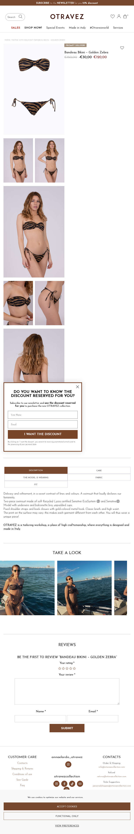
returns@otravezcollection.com (111, 776)
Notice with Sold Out (22, 40)
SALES (15, 27)
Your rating (67, 663)
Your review (67, 674)
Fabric (99, 478)
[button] (121, 46)
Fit (36, 485)
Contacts (22, 763)
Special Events (55, 27)
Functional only (67, 816)
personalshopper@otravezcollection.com (112, 786)
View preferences (67, 826)
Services (118, 27)
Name (41, 711)
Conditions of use (22, 774)
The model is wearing (36, 478)
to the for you (67, 3)
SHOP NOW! (33, 27)
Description (36, 470)
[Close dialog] (78, 387)
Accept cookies (67, 807)
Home (7, 40)
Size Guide (22, 780)
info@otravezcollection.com (112, 767)
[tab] (36, 470)
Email (93, 711)
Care (99, 471)
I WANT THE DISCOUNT (43, 434)
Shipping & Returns (22, 768)
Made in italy (77, 27)
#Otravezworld (99, 27)
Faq (22, 785)
